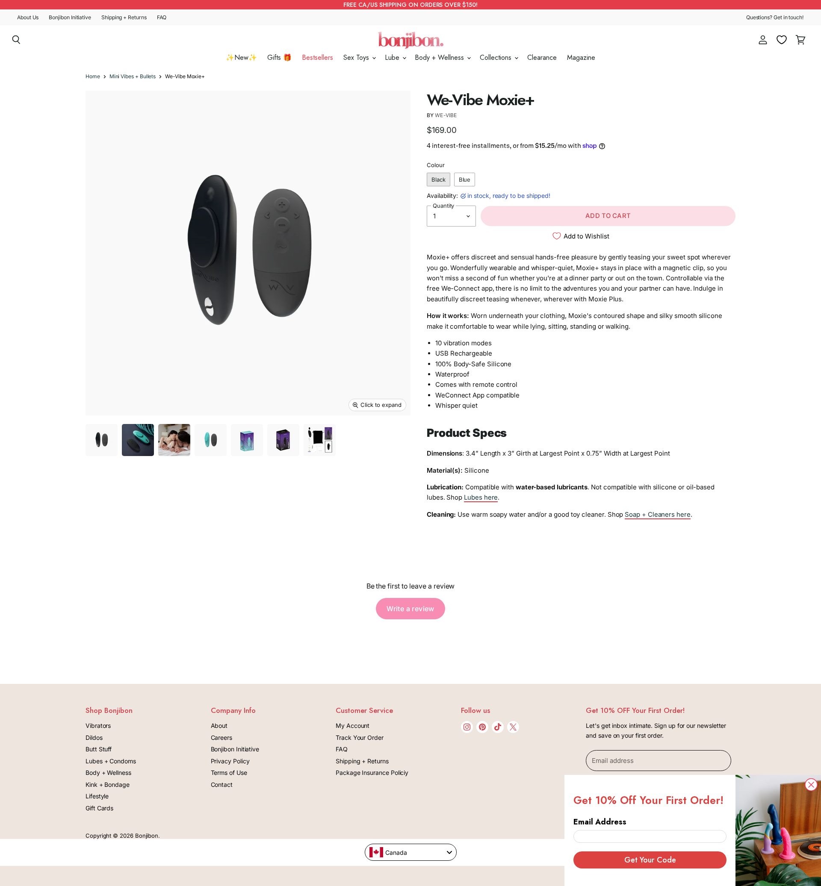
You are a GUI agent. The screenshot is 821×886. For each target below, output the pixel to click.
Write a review (410, 608)
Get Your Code (650, 859)
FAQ (162, 18)
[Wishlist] (781, 39)
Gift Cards (99, 808)
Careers (221, 737)
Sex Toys (357, 57)
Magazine (581, 57)
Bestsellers (317, 57)
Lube (393, 57)
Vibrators (98, 725)
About (219, 725)
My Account (352, 725)
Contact (222, 784)
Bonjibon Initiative (70, 18)
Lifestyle (97, 796)
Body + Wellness (440, 57)
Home (93, 76)
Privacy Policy (230, 761)
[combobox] (411, 852)
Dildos (94, 737)
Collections (497, 57)
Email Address (599, 821)
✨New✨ (241, 57)
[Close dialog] (811, 784)
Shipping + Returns (124, 18)
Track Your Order (360, 737)
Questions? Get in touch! (775, 18)
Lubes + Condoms (111, 761)
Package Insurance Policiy (372, 772)
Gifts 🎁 (279, 57)
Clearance (542, 57)
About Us (27, 18)
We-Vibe (446, 115)
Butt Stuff (99, 749)
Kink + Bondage (108, 784)
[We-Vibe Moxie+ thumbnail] (101, 440)
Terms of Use (229, 772)
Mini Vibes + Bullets (132, 76)
